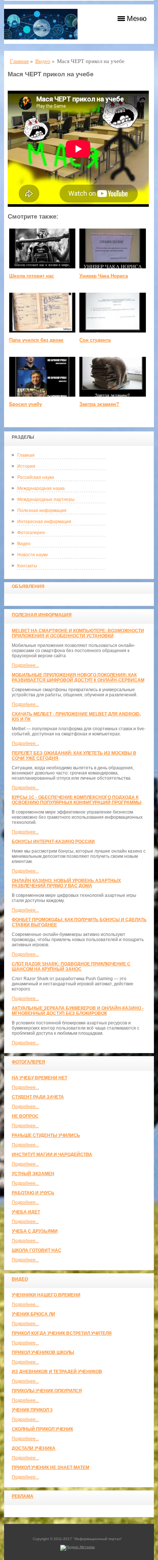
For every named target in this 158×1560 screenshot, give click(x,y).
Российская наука (35, 477)
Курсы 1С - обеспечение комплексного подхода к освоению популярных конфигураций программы (76, 800)
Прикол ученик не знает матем (50, 1467)
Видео (23, 543)
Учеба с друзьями (35, 1231)
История (26, 466)
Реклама (22, 1496)
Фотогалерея (31, 532)
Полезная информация (42, 510)
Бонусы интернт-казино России (53, 841)
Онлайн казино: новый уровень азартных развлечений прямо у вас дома (66, 883)
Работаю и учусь (33, 1192)
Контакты (27, 565)
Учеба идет (26, 1212)
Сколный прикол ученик (42, 1429)
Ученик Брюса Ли (33, 1314)
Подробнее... (25, 665)
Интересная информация (44, 521)
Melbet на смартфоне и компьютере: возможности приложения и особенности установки (78, 633)
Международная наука (41, 488)
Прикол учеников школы (43, 1352)
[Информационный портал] (41, 24)
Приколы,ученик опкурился (47, 1390)
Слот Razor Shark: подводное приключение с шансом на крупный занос (71, 966)
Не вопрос (25, 1116)
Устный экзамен (33, 1173)
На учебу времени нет (39, 1077)
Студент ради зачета (38, 1097)
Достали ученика (33, 1448)
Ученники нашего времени (46, 1295)
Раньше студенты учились (46, 1135)
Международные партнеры (46, 499)
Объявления (28, 586)
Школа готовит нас (36, 1250)
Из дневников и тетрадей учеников (57, 1371)
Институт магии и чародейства (52, 1154)
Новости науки (32, 554)
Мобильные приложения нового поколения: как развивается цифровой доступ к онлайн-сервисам (78, 677)
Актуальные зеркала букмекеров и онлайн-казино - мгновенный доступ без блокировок (78, 1011)
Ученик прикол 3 (32, 1410)
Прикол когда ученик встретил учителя (62, 1333)
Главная (26, 455)
